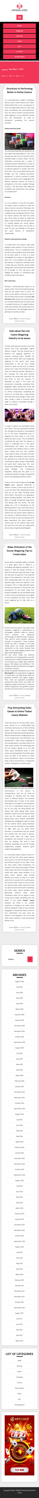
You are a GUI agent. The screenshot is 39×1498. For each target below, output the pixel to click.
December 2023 (19, 1158)
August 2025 (19, 1048)
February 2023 (19, 1213)
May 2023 (19, 1197)
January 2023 (19, 1219)
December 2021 (19, 1291)
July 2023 (19, 1186)
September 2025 (19, 1042)
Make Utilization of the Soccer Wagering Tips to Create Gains (19, 550)
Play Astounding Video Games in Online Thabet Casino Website (19, 711)
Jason (12, 319)
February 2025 (19, 1081)
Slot (19, 46)
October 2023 (19, 1169)
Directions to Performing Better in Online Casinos (19, 90)
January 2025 (19, 1086)
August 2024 (19, 1114)
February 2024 (19, 1147)
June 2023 (19, 1191)
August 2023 (19, 1180)
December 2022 (19, 1224)
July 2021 (19, 1318)
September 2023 (19, 1175)
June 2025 (19, 1059)
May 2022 (19, 1263)
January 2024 (19, 1153)
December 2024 (19, 1092)
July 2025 (19, 1053)
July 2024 (19, 1119)
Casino (19, 26)
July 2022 (19, 1252)
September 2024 (19, 1108)
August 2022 (19, 1247)
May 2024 (19, 1131)
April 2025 (19, 1070)
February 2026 (19, 1014)
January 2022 (19, 1285)
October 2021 (19, 1302)
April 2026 (19, 1003)
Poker (19, 41)
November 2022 (19, 1230)
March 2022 (19, 1274)
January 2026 (19, 1020)
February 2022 (19, 1280)
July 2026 (19, 987)
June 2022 (19, 1258)
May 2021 (19, 1330)
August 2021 (19, 1313)
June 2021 (19, 1324)
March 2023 (19, 1208)
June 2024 (19, 1125)
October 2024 (19, 1103)
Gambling (19, 31)
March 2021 (19, 1341)
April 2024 (19, 1136)
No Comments (20, 321)
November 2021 (19, 1296)
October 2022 (19, 1236)
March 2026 (19, 1009)
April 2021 (19, 1335)
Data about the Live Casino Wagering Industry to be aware (19, 334)
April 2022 (19, 1269)
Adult (19, 1360)
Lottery (19, 51)
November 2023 (19, 1164)
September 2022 (19, 1241)
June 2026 (19, 992)
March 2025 (19, 1075)
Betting (19, 36)
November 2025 (19, 1031)
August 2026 (19, 981)
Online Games (20, 57)
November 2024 (19, 1097)
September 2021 (19, 1307)
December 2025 (19, 1025)
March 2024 (19, 1142)
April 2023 (19, 1202)
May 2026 (19, 998)
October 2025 (19, 1037)
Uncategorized (19, 1405)
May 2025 (19, 1064)
